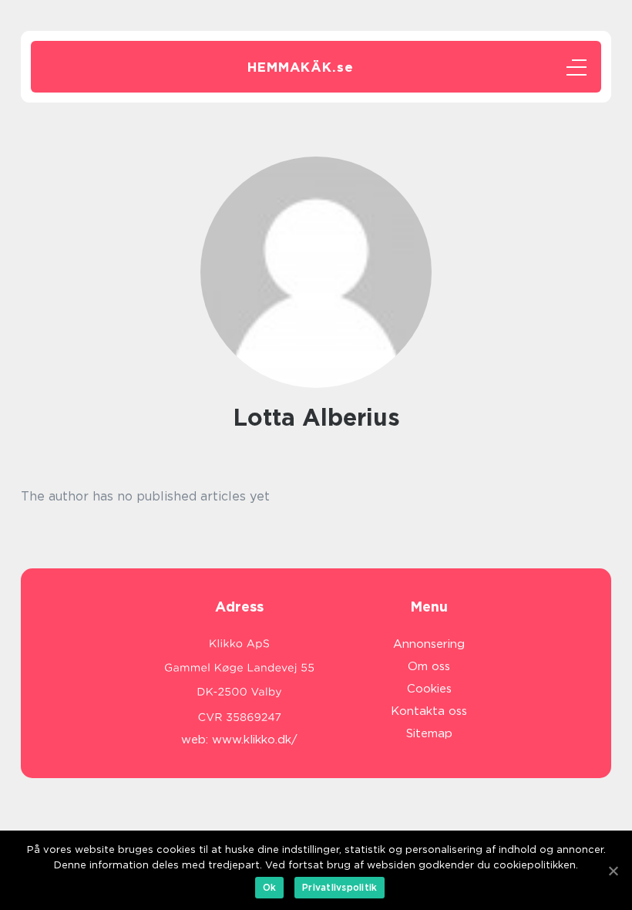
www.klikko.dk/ (255, 740)
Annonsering (429, 644)
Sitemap (429, 733)
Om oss (429, 666)
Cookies (429, 689)
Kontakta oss (429, 711)
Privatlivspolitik (339, 887)
